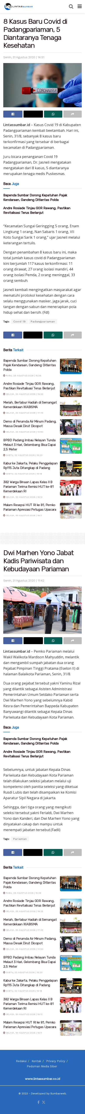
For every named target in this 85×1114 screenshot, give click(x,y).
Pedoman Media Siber (42, 1066)
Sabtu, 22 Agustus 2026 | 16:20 (23, 455)
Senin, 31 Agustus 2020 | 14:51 (23, 57)
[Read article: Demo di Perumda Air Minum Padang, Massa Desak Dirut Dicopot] (71, 427)
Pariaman (20, 838)
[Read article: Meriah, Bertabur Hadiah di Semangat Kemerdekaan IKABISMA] (71, 408)
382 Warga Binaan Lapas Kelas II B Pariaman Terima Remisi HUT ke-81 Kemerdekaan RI (28, 486)
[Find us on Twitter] (43, 1102)
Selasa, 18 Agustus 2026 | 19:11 (23, 515)
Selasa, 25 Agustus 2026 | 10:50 (24, 432)
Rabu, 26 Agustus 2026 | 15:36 (23, 375)
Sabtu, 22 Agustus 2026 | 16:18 (23, 473)
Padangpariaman (43, 321)
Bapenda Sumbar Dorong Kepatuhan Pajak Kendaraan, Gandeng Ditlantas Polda (29, 365)
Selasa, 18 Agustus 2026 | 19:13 (23, 497)
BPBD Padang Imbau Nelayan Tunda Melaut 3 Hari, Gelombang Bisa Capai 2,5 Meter (29, 444)
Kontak (36, 1061)
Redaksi (21, 1061)
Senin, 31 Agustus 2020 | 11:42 (23, 580)
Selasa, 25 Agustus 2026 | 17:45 (24, 413)
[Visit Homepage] (19, 6)
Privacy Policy (55, 1061)
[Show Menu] (80, 6)
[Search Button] (71, 6)
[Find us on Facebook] (38, 1102)
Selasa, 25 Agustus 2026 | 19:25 (24, 394)
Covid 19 (19, 321)
